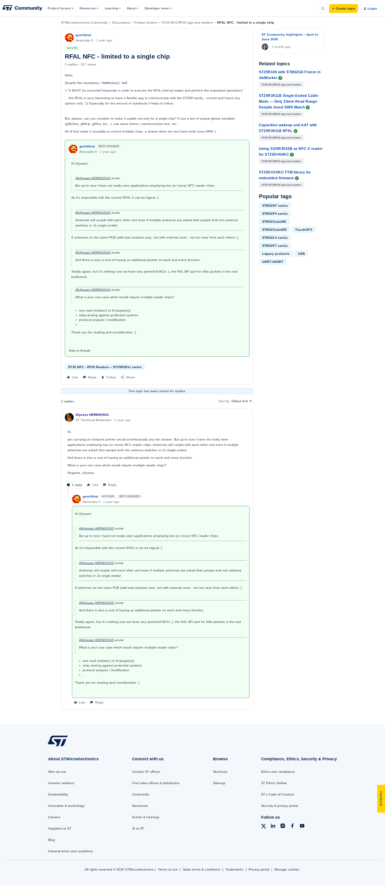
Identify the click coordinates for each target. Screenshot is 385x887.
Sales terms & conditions (201, 869)
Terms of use (168, 869)
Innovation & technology (66, 805)
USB (301, 253)
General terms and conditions (70, 851)
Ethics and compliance (278, 771)
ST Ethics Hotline (274, 783)
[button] (343, 8)
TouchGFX (303, 229)
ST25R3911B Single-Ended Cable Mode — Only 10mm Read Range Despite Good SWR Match (288, 101)
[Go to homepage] (80, 746)
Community (140, 794)
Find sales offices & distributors (156, 783)
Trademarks (234, 869)
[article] (157, 450)
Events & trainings (146, 817)
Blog (51, 840)
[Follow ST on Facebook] (292, 826)
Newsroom (140, 805)
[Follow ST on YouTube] (302, 826)
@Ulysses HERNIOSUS (93, 178)
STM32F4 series (275, 213)
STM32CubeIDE (274, 229)
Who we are (57, 771)
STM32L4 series (275, 237)
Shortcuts (220, 771)
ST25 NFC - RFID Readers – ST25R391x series (105, 367)
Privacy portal (259, 869)
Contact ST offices (146, 771)
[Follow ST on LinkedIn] (273, 826)
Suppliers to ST (59, 828)
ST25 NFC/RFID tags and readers (187, 22)
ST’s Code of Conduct (277, 794)
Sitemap (219, 783)
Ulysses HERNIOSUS (92, 414)
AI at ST (138, 828)
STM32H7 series (275, 205)
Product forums (146, 22)
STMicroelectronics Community (84, 22)
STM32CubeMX (274, 221)
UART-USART (273, 261)
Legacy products (276, 253)
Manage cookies (286, 869)
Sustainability (58, 794)
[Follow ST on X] (263, 827)
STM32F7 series (275, 245)
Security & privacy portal (279, 805)
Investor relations (61, 783)
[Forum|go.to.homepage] (22, 8)
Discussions (121, 22)
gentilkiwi (83, 35)
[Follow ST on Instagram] (282, 826)
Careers (54, 817)
